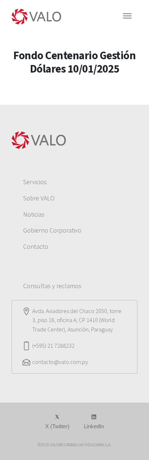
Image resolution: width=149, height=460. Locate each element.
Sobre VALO (39, 198)
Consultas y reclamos (52, 286)
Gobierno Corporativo (52, 230)
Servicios (35, 182)
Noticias (33, 214)
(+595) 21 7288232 (53, 346)
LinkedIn (94, 426)
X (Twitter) (57, 426)
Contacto (35, 246)
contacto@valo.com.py (60, 362)
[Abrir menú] (127, 17)
